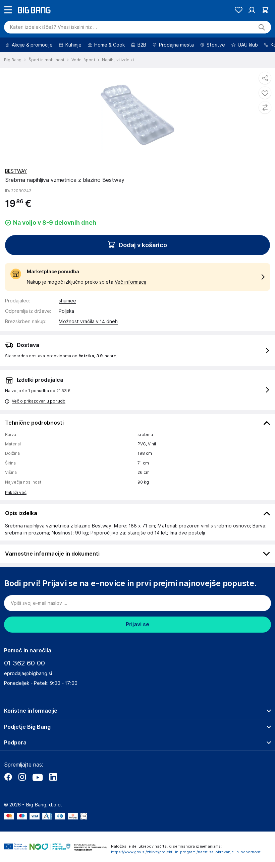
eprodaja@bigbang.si (28, 692)
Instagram (22, 796)
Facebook (8, 796)
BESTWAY (16, 190)
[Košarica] (265, 28)
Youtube (37, 796)
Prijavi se (137, 643)
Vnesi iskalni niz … (53, 46)
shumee (67, 319)
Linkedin (53, 796)
